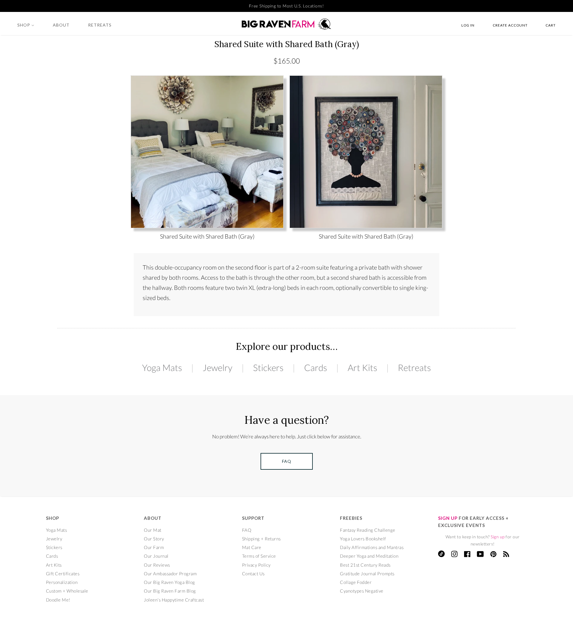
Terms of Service (259, 556)
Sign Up (448, 518)
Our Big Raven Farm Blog (170, 590)
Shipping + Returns (261, 538)
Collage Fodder (356, 582)
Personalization (62, 582)
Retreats (100, 24)
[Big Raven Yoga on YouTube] (480, 555)
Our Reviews (157, 565)
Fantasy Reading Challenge (367, 530)
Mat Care (251, 547)
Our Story (154, 538)
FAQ (247, 530)
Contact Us (253, 573)
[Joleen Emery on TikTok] (441, 555)
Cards (315, 367)
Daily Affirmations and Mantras (371, 547)
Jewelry (217, 367)
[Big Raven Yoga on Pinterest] (493, 555)
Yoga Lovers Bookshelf (363, 538)
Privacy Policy (256, 565)
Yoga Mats (162, 367)
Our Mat (152, 530)
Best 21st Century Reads (365, 565)
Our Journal (156, 556)
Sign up (498, 536)
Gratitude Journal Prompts (367, 573)
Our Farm (154, 547)
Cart (551, 25)
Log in (468, 25)
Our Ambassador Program (170, 573)
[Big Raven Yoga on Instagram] (454, 555)
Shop (24, 24)
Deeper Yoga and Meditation (369, 556)
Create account (510, 25)
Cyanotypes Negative (361, 590)
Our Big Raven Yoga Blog (169, 582)
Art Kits (362, 367)
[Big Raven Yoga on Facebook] (467, 555)
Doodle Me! (58, 599)
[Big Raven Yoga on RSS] (506, 555)
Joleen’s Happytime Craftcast (174, 599)
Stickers (268, 367)
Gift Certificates (63, 573)
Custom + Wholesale (67, 590)
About (61, 24)
